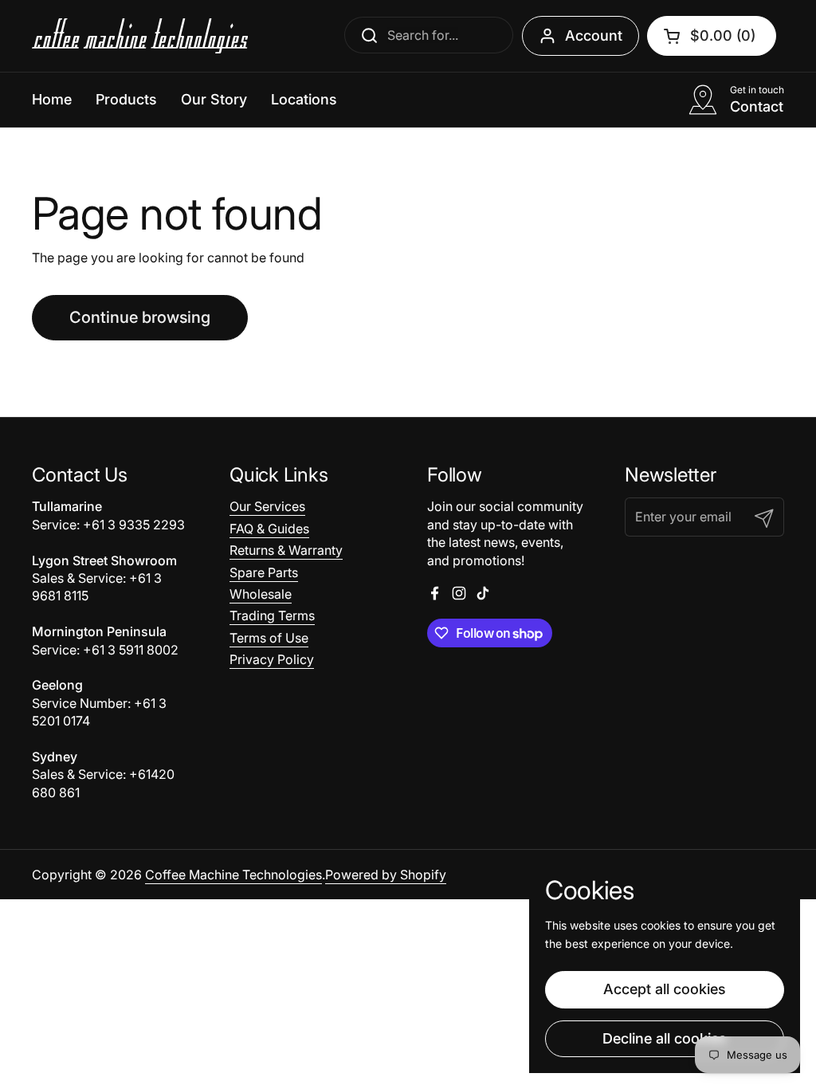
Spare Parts (264, 572)
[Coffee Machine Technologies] (140, 35)
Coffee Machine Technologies (233, 875)
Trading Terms (272, 615)
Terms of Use (269, 638)
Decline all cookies (664, 1038)
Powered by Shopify (385, 875)
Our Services (267, 506)
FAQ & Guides (269, 529)
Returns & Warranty (286, 550)
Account (593, 35)
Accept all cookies (664, 989)
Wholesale (261, 594)
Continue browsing (139, 317)
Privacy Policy (272, 659)
